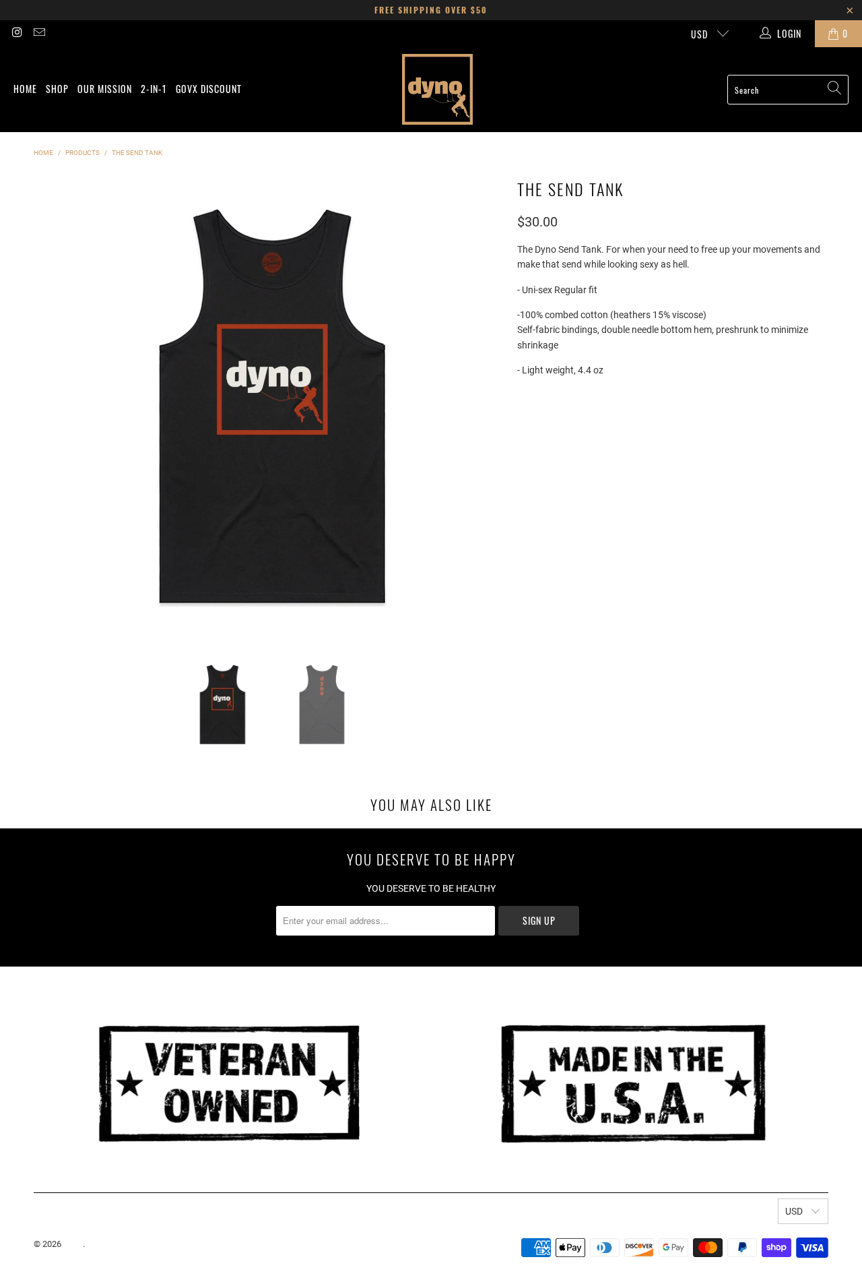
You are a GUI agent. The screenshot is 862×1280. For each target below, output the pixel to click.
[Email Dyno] (39, 33)
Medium (590, 426)
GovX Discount (209, 89)
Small (539, 426)
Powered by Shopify (124, 1244)
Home (25, 89)
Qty (524, 463)
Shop (57, 89)
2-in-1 (154, 89)
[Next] (493, 406)
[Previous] (50, 406)
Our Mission (104, 89)
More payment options (747, 558)
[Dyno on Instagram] (17, 33)
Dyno (73, 1244)
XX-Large (749, 426)
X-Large (691, 426)
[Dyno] (437, 89)
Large (640, 426)
